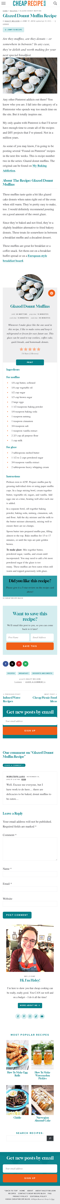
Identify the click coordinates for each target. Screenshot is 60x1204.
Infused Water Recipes (12, 698)
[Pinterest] (24, 1016)
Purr (52, 1199)
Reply (23, 779)
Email (7, 884)
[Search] (50, 1138)
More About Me (29, 1005)
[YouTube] (42, 1016)
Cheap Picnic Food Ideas (45, 698)
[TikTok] (36, 1016)
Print (30, 362)
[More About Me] (30, 948)
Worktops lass (15, 777)
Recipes (14, 11)
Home (5, 11)
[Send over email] (25, 664)
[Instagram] (30, 1016)
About (30, 1191)
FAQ (50, 1193)
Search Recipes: (30, 1133)
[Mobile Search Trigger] (54, 4)
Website (7, 899)
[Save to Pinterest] (19, 664)
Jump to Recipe (14, 29)
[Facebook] (18, 1016)
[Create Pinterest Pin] (51, 293)
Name (7, 869)
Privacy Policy (20, 1196)
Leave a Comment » (35, 682)
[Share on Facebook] (5, 664)
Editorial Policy (38, 1196)
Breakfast (23, 673)
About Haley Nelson (45, 1191)
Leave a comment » (14, 765)
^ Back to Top (11, 1191)
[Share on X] (12, 664)
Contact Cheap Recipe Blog (32, 1193)
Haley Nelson (12, 21)
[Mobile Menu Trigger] (3, 4)
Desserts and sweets (42, 673)
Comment (10, 835)
